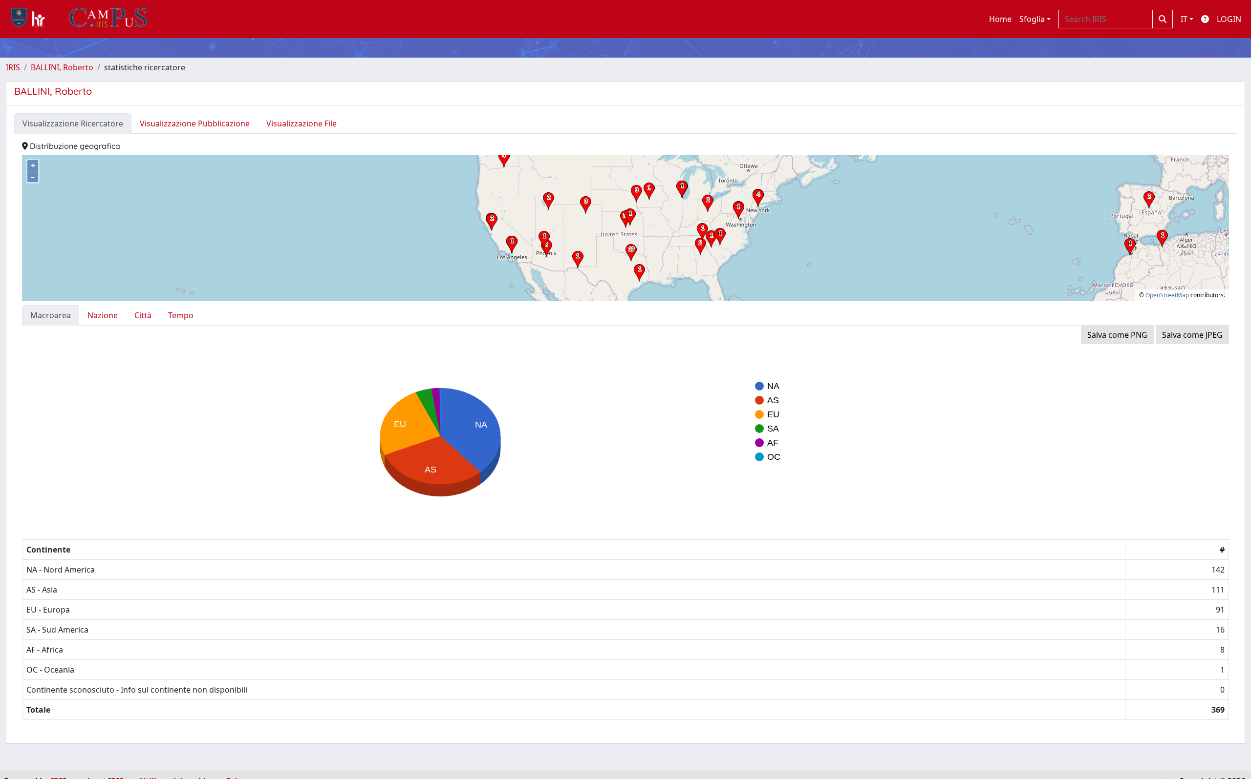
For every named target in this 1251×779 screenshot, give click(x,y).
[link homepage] (29, 19)
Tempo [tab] (181, 315)
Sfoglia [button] (1032, 19)
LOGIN (1229, 19)
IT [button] (1184, 19)
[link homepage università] (108, 19)
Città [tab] (142, 315)
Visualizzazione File (301, 123)
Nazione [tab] (102, 315)
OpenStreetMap (1167, 295)
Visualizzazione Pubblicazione (195, 123)
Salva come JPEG (1192, 334)
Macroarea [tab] (50, 315)
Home (1000, 19)
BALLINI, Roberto (62, 67)
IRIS (13, 67)
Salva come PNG (1117, 334)
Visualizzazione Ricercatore (72, 123)
